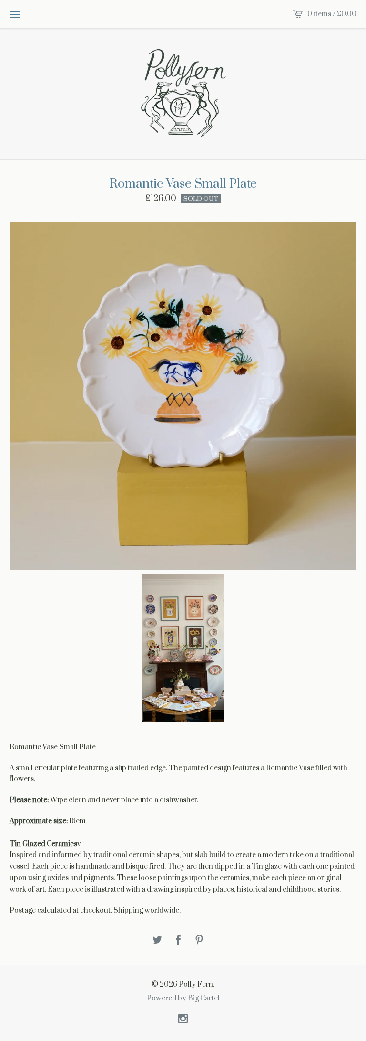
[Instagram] (183, 1019)
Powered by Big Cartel (183, 998)
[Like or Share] (178, 940)
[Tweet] (157, 940)
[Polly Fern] (183, 93)
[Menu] (15, 14)
